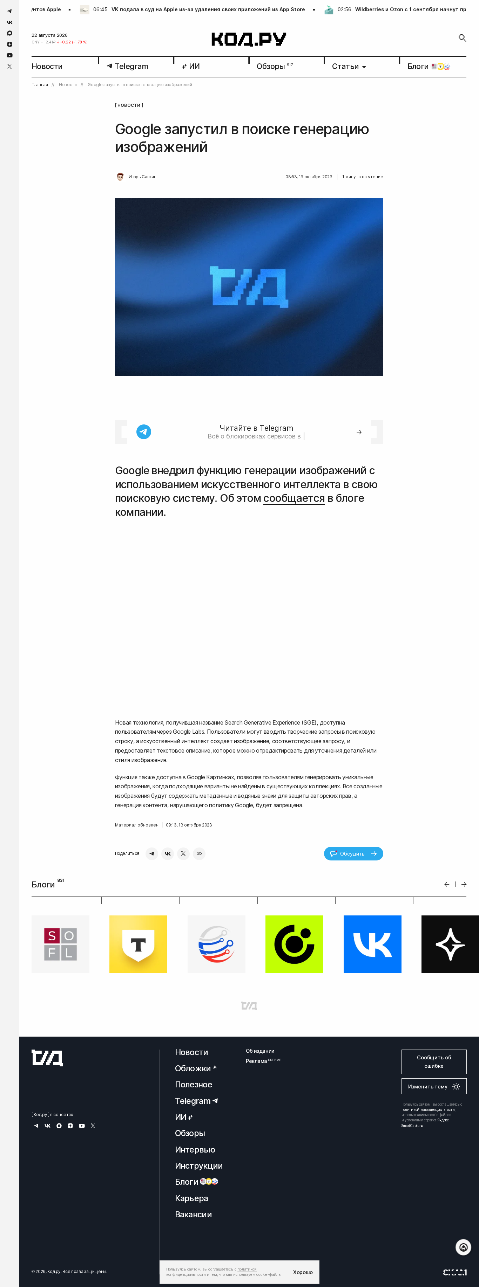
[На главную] (249, 40)
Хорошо (303, 1272)
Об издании (260, 1051)
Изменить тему (427, 1086)
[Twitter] (183, 853)
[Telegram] (152, 853)
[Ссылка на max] (9, 33)
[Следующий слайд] (464, 884)
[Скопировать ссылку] (199, 853)
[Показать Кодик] (463, 1247)
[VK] (167, 853)
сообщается (294, 498)
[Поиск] (462, 38)
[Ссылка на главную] (47, 1058)
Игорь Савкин (142, 176)
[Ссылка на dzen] (9, 44)
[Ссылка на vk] (9, 22)
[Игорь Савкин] (120, 177)
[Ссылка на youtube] (9, 55)
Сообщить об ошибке (434, 1061)
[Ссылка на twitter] (9, 66)
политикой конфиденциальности (428, 1109)
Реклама (260, 1061)
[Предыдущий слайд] (447, 884)
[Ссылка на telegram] (9, 11)
